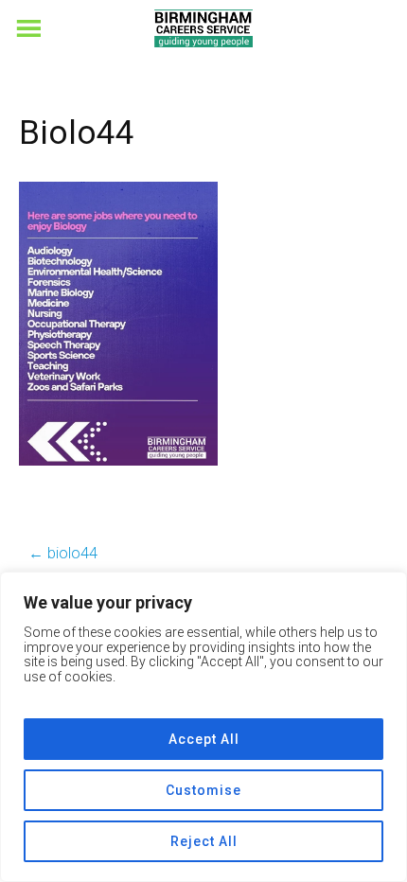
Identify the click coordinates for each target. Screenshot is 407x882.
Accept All (203, 739)
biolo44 (62, 553)
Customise (203, 790)
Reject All (204, 841)
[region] (203, 727)
